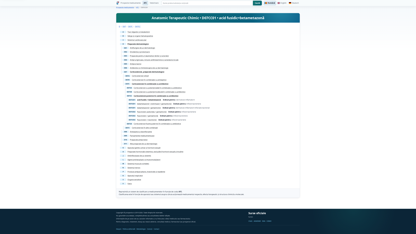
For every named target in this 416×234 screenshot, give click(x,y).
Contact (156, 229)
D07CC (138, 26)
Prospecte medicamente (125, 7)
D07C (130, 26)
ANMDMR (257, 221)
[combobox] (207, 3)
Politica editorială (129, 229)
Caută (257, 3)
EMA (263, 221)
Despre (118, 229)
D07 (124, 26)
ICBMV (269, 221)
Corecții (149, 229)
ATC (145, 3)
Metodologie (141, 229)
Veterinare (154, 3)
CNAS (250, 221)
